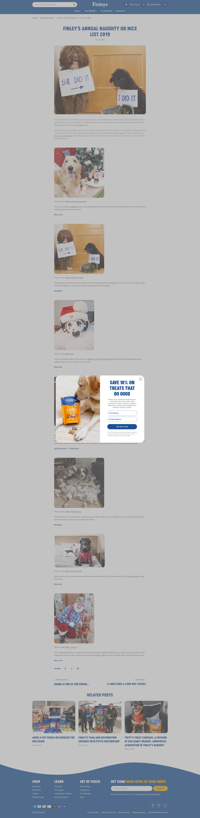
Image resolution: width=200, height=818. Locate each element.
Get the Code (122, 427)
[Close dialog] (140, 379)
